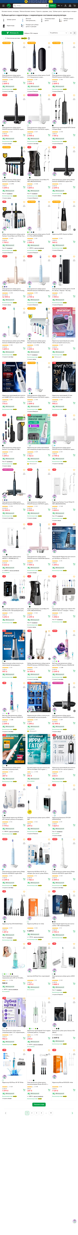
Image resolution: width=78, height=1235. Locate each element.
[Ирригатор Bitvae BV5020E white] (64, 1064)
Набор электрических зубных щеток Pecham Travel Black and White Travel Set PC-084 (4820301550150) (13, 235)
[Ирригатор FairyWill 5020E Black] (14, 905)
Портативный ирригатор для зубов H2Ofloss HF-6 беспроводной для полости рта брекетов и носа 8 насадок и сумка (13, 610)
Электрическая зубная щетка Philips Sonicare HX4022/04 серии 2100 (13, 341)
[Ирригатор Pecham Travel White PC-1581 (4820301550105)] (64, 484)
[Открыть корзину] (74, 6)
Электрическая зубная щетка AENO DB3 (63, 977)
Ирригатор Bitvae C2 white (35, 923)
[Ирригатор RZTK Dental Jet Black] (64, 216)
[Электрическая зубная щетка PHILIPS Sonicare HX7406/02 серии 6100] (39, 270)
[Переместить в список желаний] (24, 43)
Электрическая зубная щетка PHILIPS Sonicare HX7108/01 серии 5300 (63, 76)
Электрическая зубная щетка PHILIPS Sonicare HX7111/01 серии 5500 (37, 503)
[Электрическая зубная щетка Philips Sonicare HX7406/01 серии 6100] (14, 853)
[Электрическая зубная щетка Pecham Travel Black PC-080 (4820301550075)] (14, 161)
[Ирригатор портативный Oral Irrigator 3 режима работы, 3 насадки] (39, 1012)
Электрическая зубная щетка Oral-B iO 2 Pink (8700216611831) (38, 235)
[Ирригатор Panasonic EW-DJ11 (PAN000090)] (64, 799)
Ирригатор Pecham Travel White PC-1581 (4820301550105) (63, 503)
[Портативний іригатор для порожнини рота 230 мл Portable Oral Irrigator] (14, 957)
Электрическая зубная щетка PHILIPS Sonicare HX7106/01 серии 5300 (38, 396)
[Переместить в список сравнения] (24, 47)
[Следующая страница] (72, 1113)
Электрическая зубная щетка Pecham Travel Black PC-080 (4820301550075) (11, 181)
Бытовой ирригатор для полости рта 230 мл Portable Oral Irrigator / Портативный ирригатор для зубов (38, 768)
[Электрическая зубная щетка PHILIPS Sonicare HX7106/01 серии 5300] (39, 377)
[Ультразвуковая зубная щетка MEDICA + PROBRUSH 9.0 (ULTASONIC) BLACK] (14, 538)
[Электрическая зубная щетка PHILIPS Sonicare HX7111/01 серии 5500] (39, 484)
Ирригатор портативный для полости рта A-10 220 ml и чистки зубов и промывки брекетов (63, 768)
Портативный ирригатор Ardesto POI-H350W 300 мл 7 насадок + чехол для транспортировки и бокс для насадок (63, 610)
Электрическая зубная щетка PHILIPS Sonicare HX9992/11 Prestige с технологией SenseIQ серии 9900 (13, 290)
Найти (52, 5)
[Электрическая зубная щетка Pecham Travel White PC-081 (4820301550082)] (39, 322)
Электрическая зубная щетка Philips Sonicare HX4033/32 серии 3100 (63, 180)
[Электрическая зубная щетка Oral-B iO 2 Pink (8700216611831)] (39, 216)
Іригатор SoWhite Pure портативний (38, 976)
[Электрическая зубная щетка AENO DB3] (64, 957)
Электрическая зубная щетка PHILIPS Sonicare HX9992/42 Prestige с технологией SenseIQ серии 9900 (13, 503)
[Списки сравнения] (70, 6)
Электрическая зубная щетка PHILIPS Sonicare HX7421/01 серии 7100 (12, 128)
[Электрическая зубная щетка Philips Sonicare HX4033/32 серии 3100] (64, 161)
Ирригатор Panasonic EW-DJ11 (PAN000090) (61, 818)
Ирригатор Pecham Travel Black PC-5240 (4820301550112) (38, 609)
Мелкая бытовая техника (27, 11)
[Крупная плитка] (71, 33)
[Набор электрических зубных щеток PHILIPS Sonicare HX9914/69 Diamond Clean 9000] (39, 645)
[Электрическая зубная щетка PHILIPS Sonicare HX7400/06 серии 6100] (64, 429)
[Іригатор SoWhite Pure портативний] (39, 957)
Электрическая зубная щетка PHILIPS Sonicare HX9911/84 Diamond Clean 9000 (38, 558)
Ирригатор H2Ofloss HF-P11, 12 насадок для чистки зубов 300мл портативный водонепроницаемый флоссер (38, 872)
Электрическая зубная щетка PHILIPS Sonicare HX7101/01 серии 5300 (12, 76)
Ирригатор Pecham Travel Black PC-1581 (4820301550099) (38, 180)
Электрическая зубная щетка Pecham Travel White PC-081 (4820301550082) (36, 342)
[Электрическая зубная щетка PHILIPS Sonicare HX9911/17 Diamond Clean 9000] (64, 697)
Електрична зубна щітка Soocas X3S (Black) (63, 1031)
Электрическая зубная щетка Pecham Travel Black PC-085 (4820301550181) (11, 449)
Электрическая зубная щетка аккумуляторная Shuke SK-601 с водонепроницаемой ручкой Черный (38, 1083)
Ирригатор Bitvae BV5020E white (62, 1082)
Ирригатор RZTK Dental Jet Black (62, 234)
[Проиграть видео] (74, 230)
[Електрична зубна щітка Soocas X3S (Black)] (64, 1012)
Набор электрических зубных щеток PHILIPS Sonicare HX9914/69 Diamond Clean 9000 (38, 664)
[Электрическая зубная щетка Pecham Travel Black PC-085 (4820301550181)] (14, 429)
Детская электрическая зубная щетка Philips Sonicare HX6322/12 (12, 716)
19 (51, 1113)
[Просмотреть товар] (2, 73)
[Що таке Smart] (29, 38)
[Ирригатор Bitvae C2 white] (39, 905)
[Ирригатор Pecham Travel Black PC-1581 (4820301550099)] (39, 161)
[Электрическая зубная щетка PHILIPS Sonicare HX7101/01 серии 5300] (14, 57)
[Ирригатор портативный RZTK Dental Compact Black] (64, 109)
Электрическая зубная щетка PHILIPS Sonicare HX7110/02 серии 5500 (38, 128)
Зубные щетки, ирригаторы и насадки (64, 11)
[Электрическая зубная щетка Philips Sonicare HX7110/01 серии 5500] (64, 853)
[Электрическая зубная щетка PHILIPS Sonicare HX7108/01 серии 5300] (64, 57)
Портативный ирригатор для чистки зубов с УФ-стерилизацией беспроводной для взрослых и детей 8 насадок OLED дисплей (63, 925)
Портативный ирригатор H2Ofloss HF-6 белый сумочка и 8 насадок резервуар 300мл (12, 818)
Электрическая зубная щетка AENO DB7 (38, 818)
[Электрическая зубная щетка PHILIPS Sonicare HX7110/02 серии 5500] (39, 109)
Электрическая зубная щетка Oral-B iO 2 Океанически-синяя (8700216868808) (38, 76)
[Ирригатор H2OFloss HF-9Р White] (14, 1064)
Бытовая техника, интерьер (10, 11)
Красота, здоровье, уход (44, 11)
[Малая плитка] (74, 33)
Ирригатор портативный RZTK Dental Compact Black (63, 128)
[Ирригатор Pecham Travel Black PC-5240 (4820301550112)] (39, 590)
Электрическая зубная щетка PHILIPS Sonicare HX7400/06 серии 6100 (63, 449)
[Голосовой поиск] (47, 6)
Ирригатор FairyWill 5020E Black (12, 923)
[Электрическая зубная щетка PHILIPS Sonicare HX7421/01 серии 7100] (14, 109)
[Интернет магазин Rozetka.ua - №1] (9, 6)
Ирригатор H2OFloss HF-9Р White (12, 1082)
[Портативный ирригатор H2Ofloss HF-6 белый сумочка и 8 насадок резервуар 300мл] (14, 799)
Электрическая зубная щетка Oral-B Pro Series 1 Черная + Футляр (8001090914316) (63, 290)
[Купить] (24, 82)
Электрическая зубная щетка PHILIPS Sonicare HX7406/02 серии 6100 (38, 290)
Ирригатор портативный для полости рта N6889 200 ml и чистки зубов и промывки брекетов (13, 396)
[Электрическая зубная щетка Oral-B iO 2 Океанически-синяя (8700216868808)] (39, 57)
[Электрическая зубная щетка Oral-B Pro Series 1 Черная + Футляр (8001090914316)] (64, 270)
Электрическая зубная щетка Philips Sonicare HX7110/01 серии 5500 (63, 872)
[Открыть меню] (3, 6)
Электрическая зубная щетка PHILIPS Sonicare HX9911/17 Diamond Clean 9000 (63, 716)
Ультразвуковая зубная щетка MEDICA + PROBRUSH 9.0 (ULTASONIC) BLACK (11, 558)
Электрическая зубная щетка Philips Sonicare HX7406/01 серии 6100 (13, 872)
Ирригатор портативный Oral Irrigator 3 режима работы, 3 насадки (39, 1031)
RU (59, 5)
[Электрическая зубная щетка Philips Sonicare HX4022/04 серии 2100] (14, 322)
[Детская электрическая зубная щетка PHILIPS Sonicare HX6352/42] (64, 645)
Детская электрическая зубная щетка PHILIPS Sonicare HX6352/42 (63, 664)
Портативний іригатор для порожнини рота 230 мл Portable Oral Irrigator (12, 977)
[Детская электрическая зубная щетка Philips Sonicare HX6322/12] (14, 697)
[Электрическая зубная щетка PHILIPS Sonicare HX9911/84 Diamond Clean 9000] (39, 538)
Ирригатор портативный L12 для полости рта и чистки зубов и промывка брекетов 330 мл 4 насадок (62, 396)
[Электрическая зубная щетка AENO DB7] (39, 799)
